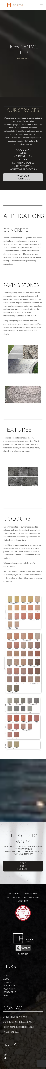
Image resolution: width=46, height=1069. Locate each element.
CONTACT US (9, 992)
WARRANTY (9, 989)
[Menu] (41, 5)
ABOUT (7, 979)
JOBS (5, 995)
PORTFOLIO (9, 985)
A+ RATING (23, 954)
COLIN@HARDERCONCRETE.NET (18, 1027)
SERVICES (7, 982)
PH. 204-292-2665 (11, 1032)
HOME (6, 975)
